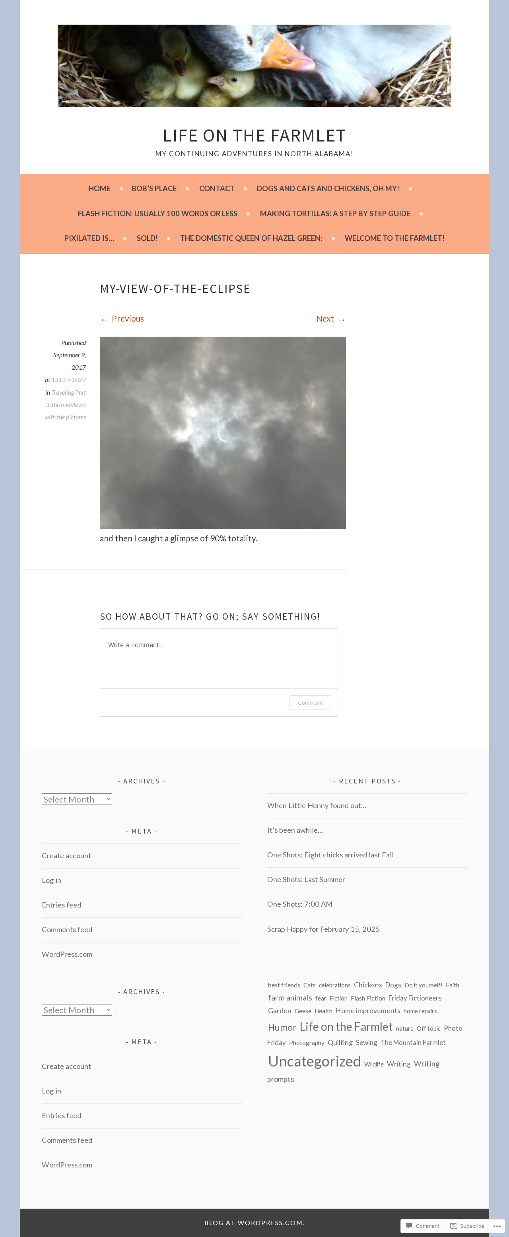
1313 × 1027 (68, 379)
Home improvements (368, 1010)
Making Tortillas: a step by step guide (335, 213)
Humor (282, 1027)
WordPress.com (67, 954)
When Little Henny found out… (316, 805)
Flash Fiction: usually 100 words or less (157, 213)
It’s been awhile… (295, 830)
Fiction (339, 998)
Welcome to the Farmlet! (395, 238)
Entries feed (61, 904)
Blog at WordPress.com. (254, 1222)
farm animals (290, 997)
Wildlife (374, 1064)
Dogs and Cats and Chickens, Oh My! (328, 188)
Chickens (368, 985)
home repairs (420, 1011)
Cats (309, 985)
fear (320, 998)
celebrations (335, 985)
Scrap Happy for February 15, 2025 (323, 929)
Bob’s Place (154, 188)
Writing (399, 1064)
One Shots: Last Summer (306, 879)
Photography (306, 1042)
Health (323, 1010)
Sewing (366, 1042)
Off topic (429, 1028)
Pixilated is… (89, 238)
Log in (51, 880)
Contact (217, 188)
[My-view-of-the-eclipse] (223, 526)
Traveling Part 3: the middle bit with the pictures (65, 405)
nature (405, 1028)
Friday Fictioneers (415, 998)
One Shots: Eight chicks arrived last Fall (330, 854)
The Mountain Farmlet (413, 1042)
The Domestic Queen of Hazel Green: (251, 238)
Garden (279, 1010)
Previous (127, 318)
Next (326, 318)
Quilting (340, 1042)
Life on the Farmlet (254, 135)
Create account (66, 855)
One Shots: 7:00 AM (299, 904)
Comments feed (67, 929)
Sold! (147, 238)
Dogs (393, 985)
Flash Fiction (368, 998)
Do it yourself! (423, 985)
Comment (310, 702)
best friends (284, 985)
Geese (303, 1010)
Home (100, 188)
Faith (452, 985)
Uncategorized (314, 1061)
